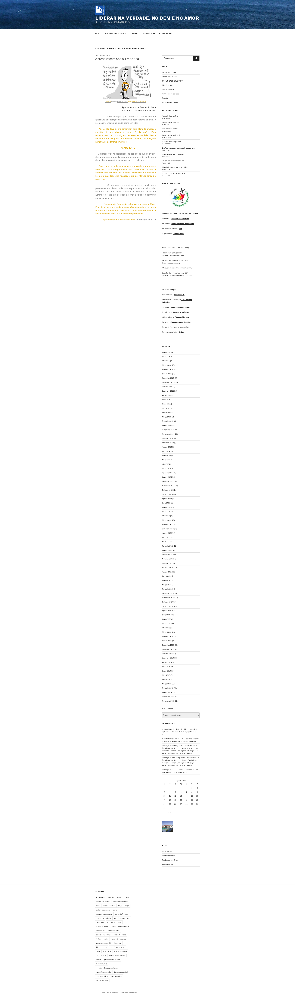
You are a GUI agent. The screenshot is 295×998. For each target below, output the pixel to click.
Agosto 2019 (167, 662)
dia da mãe (100, 922)
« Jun (169, 812)
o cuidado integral (120, 951)
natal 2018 (107, 951)
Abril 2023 (166, 516)
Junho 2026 (166, 352)
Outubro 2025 (167, 387)
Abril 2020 (166, 628)
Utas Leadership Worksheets (182, 224)
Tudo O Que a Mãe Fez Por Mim (173, 173)
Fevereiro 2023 (167, 524)
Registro (165, 98)
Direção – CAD (167, 85)
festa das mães (120, 935)
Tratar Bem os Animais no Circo (173, 161)
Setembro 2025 (168, 391)
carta (115, 910)
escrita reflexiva (113, 931)
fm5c (106, 939)
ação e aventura (109, 906)
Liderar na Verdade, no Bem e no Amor (147, 18)
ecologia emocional (114, 922)
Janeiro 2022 (167, 550)
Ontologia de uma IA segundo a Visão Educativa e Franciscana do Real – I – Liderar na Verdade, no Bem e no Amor (180, 760)
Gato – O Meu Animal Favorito (173, 154)
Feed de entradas (168, 856)
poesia (98, 960)
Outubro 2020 (167, 602)
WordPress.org (167, 864)
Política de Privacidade (170, 94)
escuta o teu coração (104, 935)
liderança (117, 943)
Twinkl (181, 332)
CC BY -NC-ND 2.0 (122, 101)
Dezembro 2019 (168, 645)
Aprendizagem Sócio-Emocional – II (119, 59)
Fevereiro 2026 (167, 369)
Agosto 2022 (167, 533)
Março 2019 (166, 684)
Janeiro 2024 (167, 477)
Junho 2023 (166, 507)
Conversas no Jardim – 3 (171, 122)
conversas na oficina (103, 918)
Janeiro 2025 (167, 425)
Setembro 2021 (168, 567)
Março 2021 (166, 585)
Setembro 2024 (168, 443)
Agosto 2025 (167, 395)
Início (97, 33)
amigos (126, 897)
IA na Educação (149, 33)
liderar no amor (101, 947)
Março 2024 (166, 468)
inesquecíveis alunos (118, 939)
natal (98, 951)
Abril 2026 (166, 361)
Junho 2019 (166, 671)
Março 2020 (166, 632)
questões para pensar (112, 960)
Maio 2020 (166, 623)
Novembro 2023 (168, 486)
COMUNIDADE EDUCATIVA (172, 81)
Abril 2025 (166, 412)
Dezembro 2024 (168, 430)
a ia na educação (114, 897)
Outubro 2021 (167, 563)
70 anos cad (100, 897)
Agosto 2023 (167, 499)
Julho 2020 (166, 615)
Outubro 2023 (167, 490)
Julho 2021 (166, 576)
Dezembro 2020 (168, 593)
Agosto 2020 (167, 611)
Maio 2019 (166, 675)
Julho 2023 (166, 503)
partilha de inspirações (117, 955)
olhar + (103, 955)
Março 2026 (166, 365)
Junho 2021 (166, 580)
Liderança (135, 33)
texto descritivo (102, 976)
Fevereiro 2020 (168, 636)
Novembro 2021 (168, 559)
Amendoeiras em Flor (170, 116)
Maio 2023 (166, 511)
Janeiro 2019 (167, 692)
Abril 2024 (166, 464)
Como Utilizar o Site (169, 77)
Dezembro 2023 (168, 481)
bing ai (126, 906)
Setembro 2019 (168, 658)
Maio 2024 (166, 460)
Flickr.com (108, 101)
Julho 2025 (166, 400)
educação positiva (102, 926)
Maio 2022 (166, 542)
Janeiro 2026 (167, 374)
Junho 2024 (166, 456)
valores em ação (102, 980)
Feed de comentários (170, 860)
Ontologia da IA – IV (180, 772)
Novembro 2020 (168, 598)
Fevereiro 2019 (167, 688)
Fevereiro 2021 (167, 589)
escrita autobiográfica (120, 926)
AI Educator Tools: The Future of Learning (177, 268)
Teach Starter (178, 234)
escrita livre (100, 931)
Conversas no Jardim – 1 (171, 135)
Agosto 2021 (167, 572)
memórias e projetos (117, 947)
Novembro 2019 (168, 649)
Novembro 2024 (168, 434)
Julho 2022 (166, 537)
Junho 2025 (166, 404)
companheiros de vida (104, 914)
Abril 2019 (166, 679)
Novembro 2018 (168, 701)
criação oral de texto (121, 918)
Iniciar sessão (167, 851)
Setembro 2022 (168, 529)
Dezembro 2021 (168, 555)
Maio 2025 (166, 408)
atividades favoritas (120, 902)
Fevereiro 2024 (167, 473)
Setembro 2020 (168, 606)
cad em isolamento (103, 910)
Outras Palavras (168, 89)
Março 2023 (166, 520)
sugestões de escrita (103, 972)
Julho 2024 (166, 451)
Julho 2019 (166, 666)
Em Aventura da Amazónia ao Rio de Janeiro (178, 148)
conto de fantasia (121, 914)
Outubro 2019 (167, 654)
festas (98, 939)
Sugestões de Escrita (170, 102)
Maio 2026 (166, 356)
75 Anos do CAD (165, 33)
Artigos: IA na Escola (181, 312)
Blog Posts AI (179, 295)
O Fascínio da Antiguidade (171, 142)
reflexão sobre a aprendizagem (107, 968)
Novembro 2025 (168, 382)
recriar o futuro (101, 964)
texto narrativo (116, 976)
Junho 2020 (166, 619)
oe (97, 955)
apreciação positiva (103, 902)
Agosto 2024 (167, 447)
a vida (98, 906)
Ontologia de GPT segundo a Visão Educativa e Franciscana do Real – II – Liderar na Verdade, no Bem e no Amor (180, 748)
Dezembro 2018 (168, 697)
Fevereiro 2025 (167, 421)
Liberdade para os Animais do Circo (175, 167)
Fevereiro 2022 (167, 546)
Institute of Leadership (180, 219)
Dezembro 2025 (168, 378)
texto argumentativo (121, 972)
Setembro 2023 (168, 494)
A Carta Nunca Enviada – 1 (189, 741)
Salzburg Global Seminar (139, 101)
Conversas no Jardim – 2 (171, 129)
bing (119, 906)
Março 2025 (166, 417)
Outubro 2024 (167, 438)
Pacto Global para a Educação (115, 33)
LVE (180, 229)
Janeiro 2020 (167, 641)
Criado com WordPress (128, 993)
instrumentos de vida (103, 943)
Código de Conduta (169, 72)
